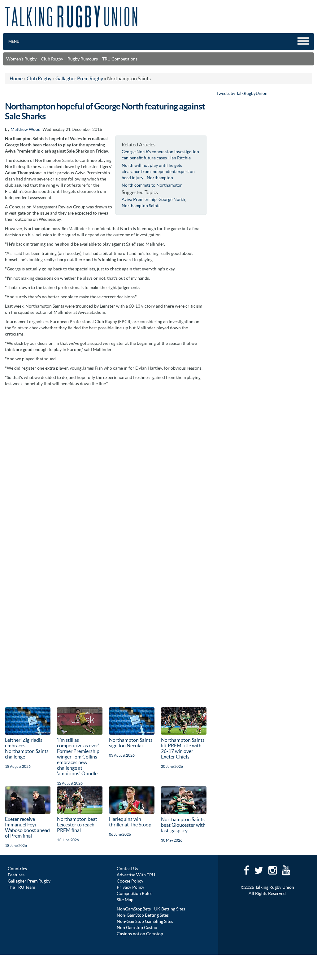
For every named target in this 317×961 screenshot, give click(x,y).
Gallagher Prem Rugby (29, 881)
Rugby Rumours (82, 58)
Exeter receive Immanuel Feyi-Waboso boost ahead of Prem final (27, 827)
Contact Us (127, 868)
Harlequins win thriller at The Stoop (130, 821)
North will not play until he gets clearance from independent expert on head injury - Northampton (158, 171)
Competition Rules (134, 893)
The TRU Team (21, 887)
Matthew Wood (26, 129)
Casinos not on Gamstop (140, 933)
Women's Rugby (21, 58)
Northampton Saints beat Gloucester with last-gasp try (183, 824)
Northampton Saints (141, 205)
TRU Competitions (119, 58)
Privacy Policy (130, 887)
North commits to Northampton (152, 185)
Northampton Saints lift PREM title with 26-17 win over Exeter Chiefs (183, 748)
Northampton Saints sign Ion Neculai (131, 742)
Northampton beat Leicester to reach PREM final (77, 824)
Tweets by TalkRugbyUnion (241, 93)
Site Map (125, 899)
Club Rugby (52, 58)
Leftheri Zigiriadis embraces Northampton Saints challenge (27, 748)
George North (171, 199)
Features (16, 874)
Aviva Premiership (139, 199)
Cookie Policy (130, 881)
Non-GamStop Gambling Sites (145, 921)
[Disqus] (105, 467)
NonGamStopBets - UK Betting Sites (151, 908)
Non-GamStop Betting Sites (143, 915)
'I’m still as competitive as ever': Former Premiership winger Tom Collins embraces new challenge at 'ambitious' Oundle (79, 756)
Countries (17, 868)
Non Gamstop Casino (137, 927)
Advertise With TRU (136, 874)
